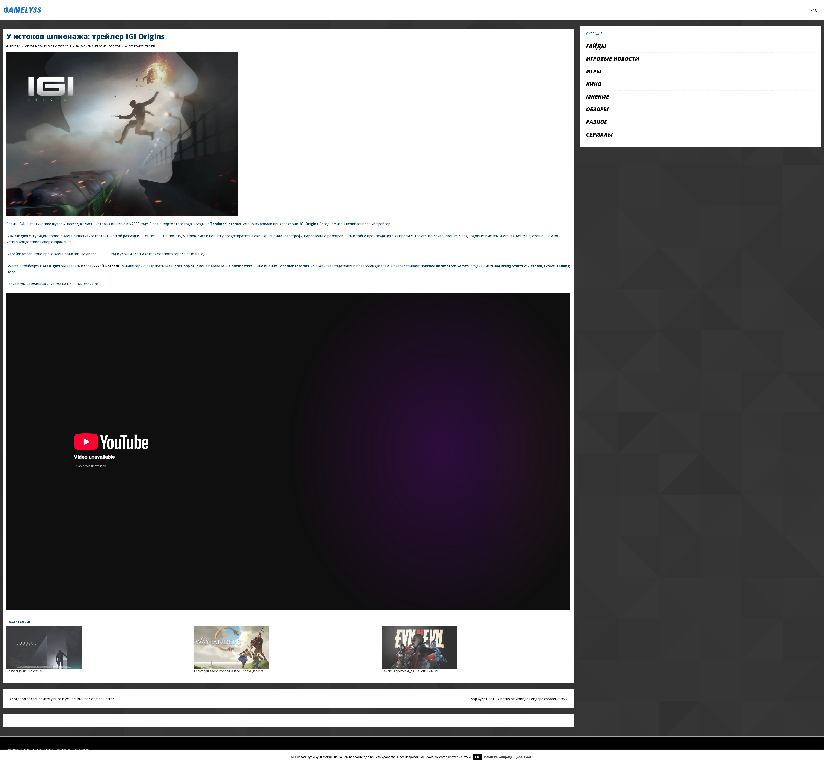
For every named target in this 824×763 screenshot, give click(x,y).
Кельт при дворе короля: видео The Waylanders (228, 671)
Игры (594, 71)
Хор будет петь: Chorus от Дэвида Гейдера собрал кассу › (519, 698)
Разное (596, 121)
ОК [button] (477, 757)
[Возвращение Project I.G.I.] (98, 647)
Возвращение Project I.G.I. (25, 671)
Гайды (596, 46)
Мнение (597, 96)
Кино (593, 84)
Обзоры (597, 109)
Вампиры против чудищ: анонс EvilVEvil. (410, 671)
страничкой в (101, 265)
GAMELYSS (22, 10)
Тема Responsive (78, 750)
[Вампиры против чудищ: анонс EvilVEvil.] (473, 647)
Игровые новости (107, 46)
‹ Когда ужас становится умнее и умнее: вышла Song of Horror (62, 698)
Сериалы (599, 134)
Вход (812, 10)
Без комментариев (142, 46)
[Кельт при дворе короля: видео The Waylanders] (285, 647)
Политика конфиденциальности (507, 757)
